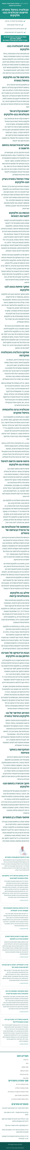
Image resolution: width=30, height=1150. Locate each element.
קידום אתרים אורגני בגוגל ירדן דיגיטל (15, 1148)
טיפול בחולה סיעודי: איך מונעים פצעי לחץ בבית (15, 1108)
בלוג (21, 3)
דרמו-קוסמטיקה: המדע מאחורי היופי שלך (16, 1125)
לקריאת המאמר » (23, 900)
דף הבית (26, 3)
